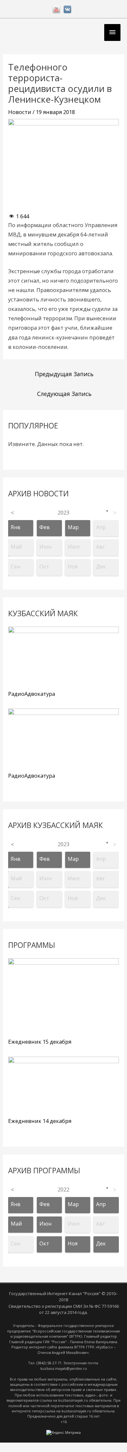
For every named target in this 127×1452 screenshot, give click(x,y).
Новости (19, 112)
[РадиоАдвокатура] (63, 657)
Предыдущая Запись (64, 374)
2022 (63, 1189)
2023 (63, 512)
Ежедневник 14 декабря (39, 1121)
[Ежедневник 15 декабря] (63, 996)
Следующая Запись (64, 394)
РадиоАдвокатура (31, 693)
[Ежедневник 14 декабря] (63, 1085)
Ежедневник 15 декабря (39, 1041)
